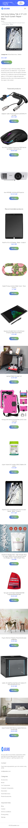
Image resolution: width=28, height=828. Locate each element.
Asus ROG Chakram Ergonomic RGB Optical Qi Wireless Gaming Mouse (14, 148)
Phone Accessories (6, 796)
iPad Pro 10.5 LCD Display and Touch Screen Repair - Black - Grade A (14, 510)
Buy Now (6, 62)
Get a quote (20, 3)
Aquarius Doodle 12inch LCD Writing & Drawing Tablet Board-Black (14, 331)
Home (2, 21)
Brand (2, 782)
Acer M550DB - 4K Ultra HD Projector (14, 192)
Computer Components (7, 788)
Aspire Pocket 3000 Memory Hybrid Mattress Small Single (14, 728)
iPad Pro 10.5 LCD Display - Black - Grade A (14, 242)
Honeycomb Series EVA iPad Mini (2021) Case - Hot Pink (14, 420)
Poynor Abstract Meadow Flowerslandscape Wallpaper (14, 638)
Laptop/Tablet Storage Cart (14, 376)
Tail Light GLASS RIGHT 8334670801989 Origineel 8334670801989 (14, 593)
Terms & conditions (6, 811)
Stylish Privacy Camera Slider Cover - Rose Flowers (14, 286)
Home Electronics (12, 54)
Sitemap (3, 817)
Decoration (4, 791)
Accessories (4, 780)
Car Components (5, 785)
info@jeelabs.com (6, 771)
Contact (3, 809)
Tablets (19, 54)
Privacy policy (4, 814)
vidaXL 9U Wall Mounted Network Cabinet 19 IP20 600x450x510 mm (14, 683)
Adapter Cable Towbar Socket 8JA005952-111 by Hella (14, 114)
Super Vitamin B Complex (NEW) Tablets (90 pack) (14, 465)
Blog (2, 806)
